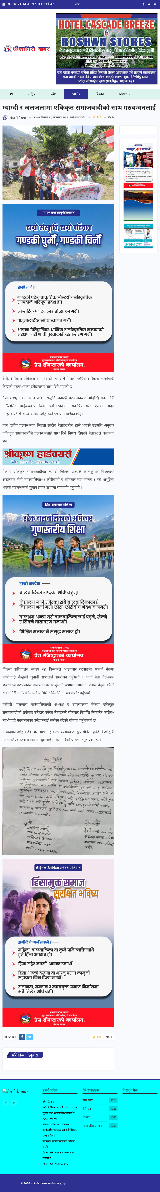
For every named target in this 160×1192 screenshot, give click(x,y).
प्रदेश (53, 94)
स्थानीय (76, 94)
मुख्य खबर (87, 1100)
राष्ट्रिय (31, 94)
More (78, 4)
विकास (100, 94)
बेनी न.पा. (86, 1108)
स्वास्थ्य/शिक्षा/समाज (92, 1126)
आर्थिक (86, 1117)
